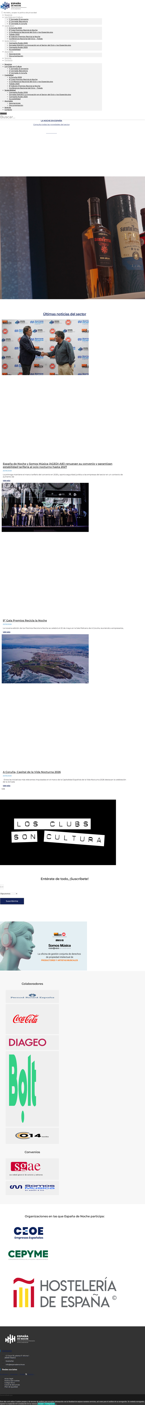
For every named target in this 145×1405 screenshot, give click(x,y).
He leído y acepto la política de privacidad (20, 13)
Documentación (16, 56)
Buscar (3, 113)
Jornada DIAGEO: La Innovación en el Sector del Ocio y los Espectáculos (40, 45)
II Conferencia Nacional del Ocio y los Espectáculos (31, 32)
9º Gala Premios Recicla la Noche (23, 30)
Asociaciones (15, 54)
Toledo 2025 (14, 34)
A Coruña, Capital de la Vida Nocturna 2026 (32, 772)
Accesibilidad (15, 49)
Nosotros (8, 64)
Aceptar (41, 1404)
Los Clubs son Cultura (14, 17)
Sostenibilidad (10, 41)
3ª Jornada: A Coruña (18, 24)
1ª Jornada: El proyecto (18, 19)
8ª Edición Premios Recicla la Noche (24, 36)
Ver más (6, 481)
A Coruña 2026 (15, 28)
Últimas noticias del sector (64, 314)
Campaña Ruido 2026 (18, 43)
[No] (56, 1404)
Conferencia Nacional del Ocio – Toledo (26, 39)
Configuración (49, 1404)
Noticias (8, 107)
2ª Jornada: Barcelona (18, 21)
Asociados (9, 52)
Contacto (8, 60)
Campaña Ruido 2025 (18, 47)
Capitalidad (9, 26)
